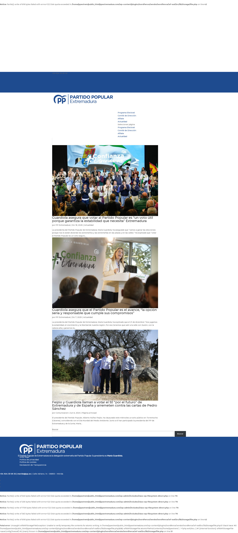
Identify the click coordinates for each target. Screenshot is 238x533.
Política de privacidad (29, 460)
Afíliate (121, 133)
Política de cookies (28, 462)
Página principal (89, 413)
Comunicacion (62, 413)
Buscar (55, 429)
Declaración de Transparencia (33, 465)
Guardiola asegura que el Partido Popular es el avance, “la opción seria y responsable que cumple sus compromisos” (104, 311)
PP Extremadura (63, 225)
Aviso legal (24, 457)
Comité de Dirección (127, 116)
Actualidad (122, 136)
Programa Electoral (126, 127)
